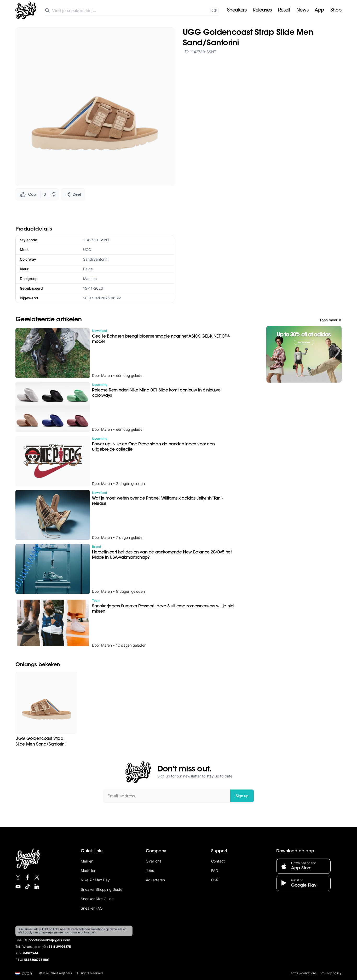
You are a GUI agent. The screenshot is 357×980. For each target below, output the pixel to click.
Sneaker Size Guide (97, 899)
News (302, 10)
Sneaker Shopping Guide (101, 889)
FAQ (214, 870)
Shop (336, 10)
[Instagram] (18, 877)
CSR (214, 880)
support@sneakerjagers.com (47, 940)
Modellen (88, 870)
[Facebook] (27, 877)
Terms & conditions (302, 973)
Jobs (150, 870)
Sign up (242, 795)
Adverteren (155, 880)
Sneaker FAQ (92, 908)
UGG (87, 249)
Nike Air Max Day (95, 880)
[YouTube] (18, 886)
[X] (36, 877)
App (319, 10)
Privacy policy (331, 973)
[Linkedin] (36, 886)
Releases (262, 10)
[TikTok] (27, 886)
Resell (284, 10)
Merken (87, 861)
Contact (218, 861)
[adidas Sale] (304, 354)
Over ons (153, 861)
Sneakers (236, 10)
